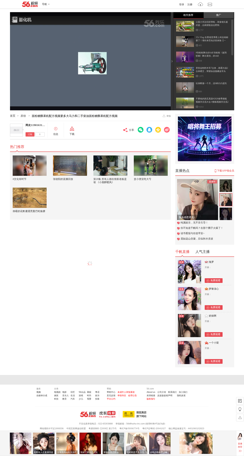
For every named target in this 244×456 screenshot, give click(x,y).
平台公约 (111, 399)
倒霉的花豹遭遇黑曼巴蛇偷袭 (29, 211)
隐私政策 (181, 395)
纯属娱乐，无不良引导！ (194, 222)
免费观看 (215, 280)
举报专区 (122, 395)
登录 (181, 4)
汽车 (73, 399)
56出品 (82, 392)
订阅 (30, 134)
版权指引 (151, 399)
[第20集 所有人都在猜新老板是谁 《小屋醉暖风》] (110, 165)
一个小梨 (214, 342)
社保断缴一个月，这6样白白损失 (211, 83)
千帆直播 (182, 252)
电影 (64, 392)
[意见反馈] (240, 417)
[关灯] (240, 409)
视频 (38, 392)
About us (151, 392)
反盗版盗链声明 (164, 395)
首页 (12, 115)
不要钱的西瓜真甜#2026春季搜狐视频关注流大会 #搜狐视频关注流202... (212, 101)
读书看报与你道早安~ (193, 233)
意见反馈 (111, 395)
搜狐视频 (109, 414)
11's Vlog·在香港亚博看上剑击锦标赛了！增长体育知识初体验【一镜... (212, 40)
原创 (24, 115)
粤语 (97, 392)
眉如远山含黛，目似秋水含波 (197, 238)
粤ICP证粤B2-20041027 (154, 428)
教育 (64, 399)
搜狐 (135, 414)
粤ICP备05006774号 (129, 428)
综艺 (73, 392)
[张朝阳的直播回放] (70, 165)
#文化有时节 (19, 179)
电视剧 (57, 392)
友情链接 (151, 395)
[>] (200, 4)
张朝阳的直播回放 (63, 179)
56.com (30, 5)
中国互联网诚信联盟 (76, 428)
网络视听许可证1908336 (52, 428)
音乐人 (65, 395)
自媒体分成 (41, 395)
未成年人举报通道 (126, 392)
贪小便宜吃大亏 (142, 179)
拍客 (97, 399)
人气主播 (202, 252)
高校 (89, 392)
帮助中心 (111, 392)
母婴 (89, 399)
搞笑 (56, 395)
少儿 (81, 399)
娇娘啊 (212, 315)
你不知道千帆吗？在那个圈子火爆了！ (202, 228)
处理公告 (132, 395)
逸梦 (211, 262)
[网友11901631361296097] (16, 130)
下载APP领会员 (225, 170)
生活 (73, 395)
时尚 (89, 395)
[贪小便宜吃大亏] (151, 165)
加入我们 (183, 392)
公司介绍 (161, 392)
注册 (189, 4)
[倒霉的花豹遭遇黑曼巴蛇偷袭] (30, 198)
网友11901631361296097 (40, 125)
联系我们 (172, 392)
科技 (56, 399)
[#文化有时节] (30, 165)
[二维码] (240, 401)
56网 (88, 414)
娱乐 (97, 395)
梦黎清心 (214, 289)
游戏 (81, 395)
